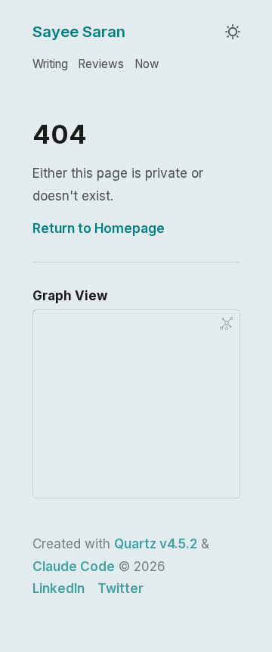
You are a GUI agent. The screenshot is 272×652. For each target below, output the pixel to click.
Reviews (101, 64)
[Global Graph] (226, 323)
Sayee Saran (78, 31)
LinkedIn (58, 588)
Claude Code (73, 566)
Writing (50, 64)
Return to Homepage (98, 228)
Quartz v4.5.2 (155, 543)
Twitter (120, 588)
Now (146, 64)
